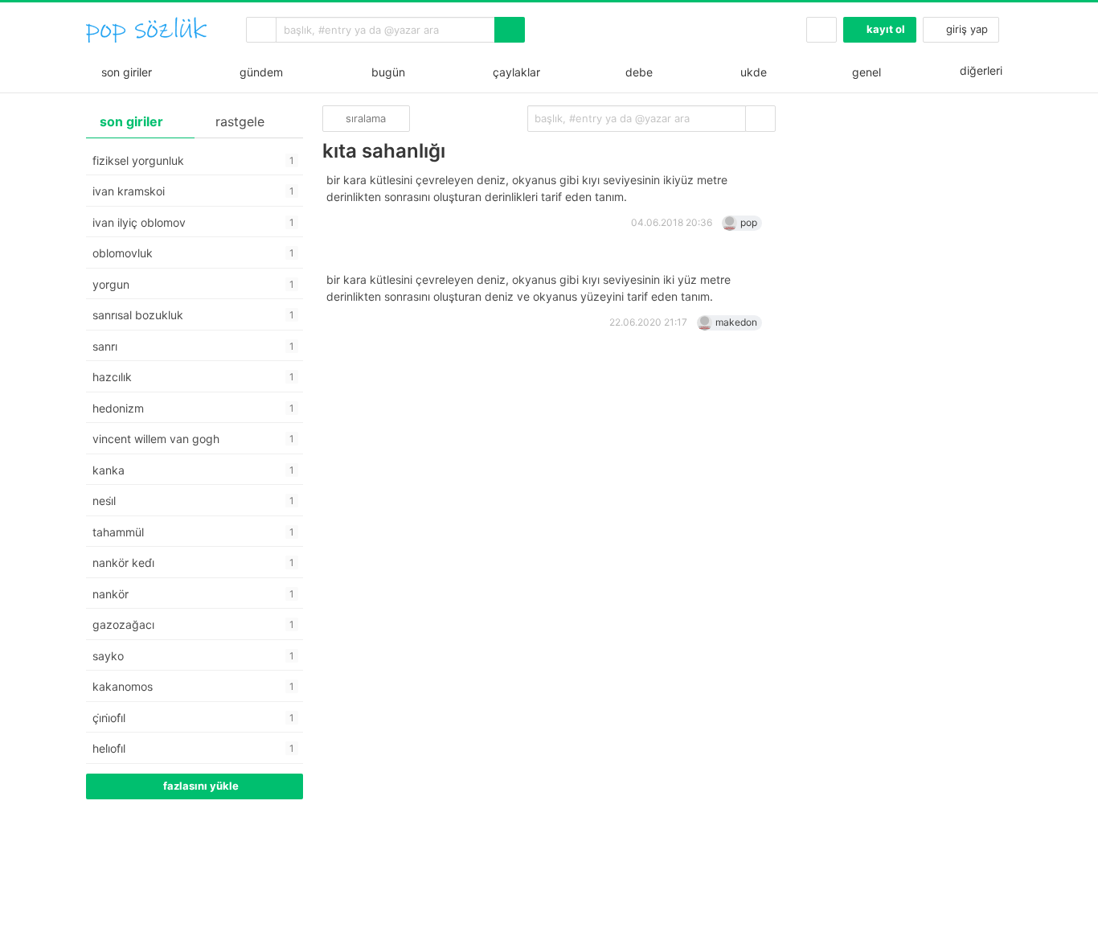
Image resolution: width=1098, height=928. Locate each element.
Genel (865, 72)
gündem (258, 72)
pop (748, 222)
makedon (736, 322)
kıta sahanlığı (383, 151)
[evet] (760, 118)
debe (637, 72)
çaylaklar (513, 72)
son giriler (123, 72)
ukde (750, 72)
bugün (385, 72)
